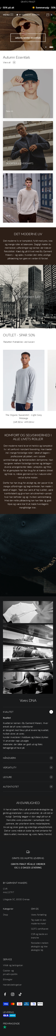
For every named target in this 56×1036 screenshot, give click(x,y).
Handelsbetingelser (12, 984)
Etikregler (7, 979)
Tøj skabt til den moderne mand (38, 922)
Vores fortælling (39, 914)
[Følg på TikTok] (20, 994)
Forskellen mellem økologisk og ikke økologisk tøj (40, 946)
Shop (5, 914)
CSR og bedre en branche (39, 936)
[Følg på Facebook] (5, 994)
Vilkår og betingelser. (13, 965)
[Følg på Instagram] (13, 994)
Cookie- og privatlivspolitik (10, 972)
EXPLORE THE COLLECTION (28, 34)
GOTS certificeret (39, 928)
